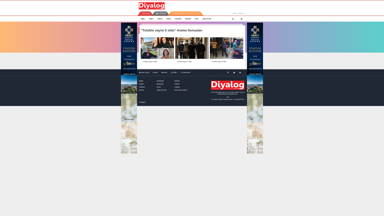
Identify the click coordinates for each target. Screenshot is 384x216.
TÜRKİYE (159, 19)
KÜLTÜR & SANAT (181, 90)
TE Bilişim (142, 102)
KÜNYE (155, 72)
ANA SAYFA (146, 13)
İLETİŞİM (174, 72)
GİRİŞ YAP (241, 13)
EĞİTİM (177, 81)
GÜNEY (151, 19)
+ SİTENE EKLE (185, 72)
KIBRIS (143, 19)
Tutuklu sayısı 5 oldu (149, 61)
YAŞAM (177, 87)
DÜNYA (169, 19)
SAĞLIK (177, 84)
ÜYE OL (235, 13)
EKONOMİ (178, 19)
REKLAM (164, 72)
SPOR (196, 19)
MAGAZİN (188, 19)
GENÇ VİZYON (206, 19)
